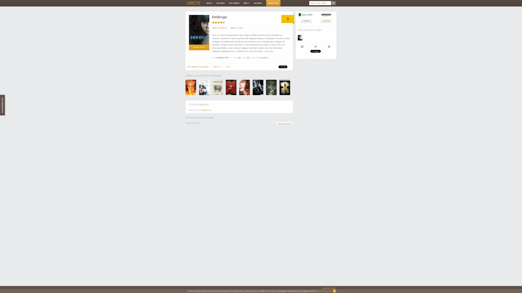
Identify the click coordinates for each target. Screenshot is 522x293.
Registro (273, 3)
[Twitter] (315, 47)
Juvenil (240, 28)
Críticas (217, 67)
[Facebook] (302, 47)
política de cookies (323, 291)
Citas (228, 67)
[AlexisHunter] (300, 37)
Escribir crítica (285, 124)
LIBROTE (193, 3)
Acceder (258, 3)
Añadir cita (206, 110)
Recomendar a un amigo (198, 67)
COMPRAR (306, 21)
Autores (220, 3)
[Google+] (329, 47)
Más (246, 3)
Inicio (209, 3)
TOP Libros (234, 3)
